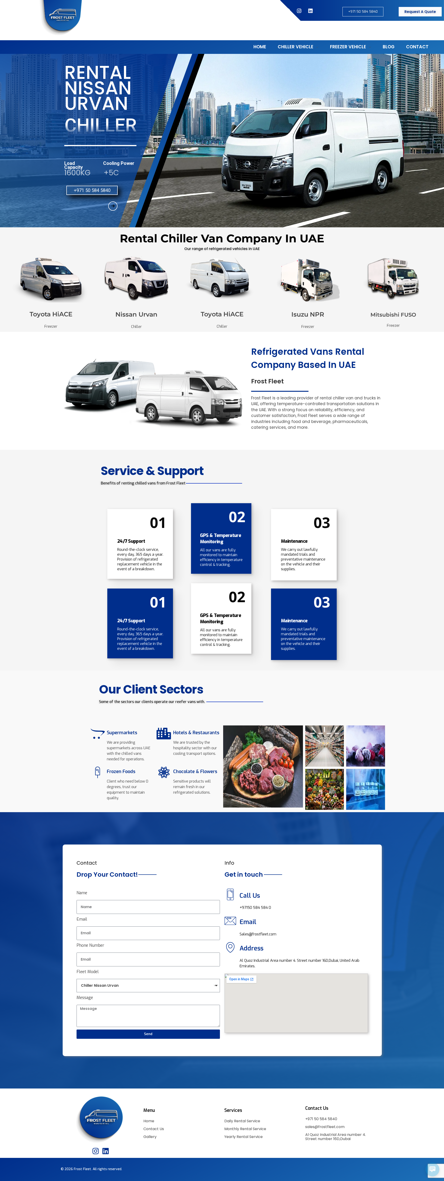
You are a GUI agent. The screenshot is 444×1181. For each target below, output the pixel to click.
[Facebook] (288, 11)
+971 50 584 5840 (321, 1119)
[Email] (230, 921)
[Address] (230, 947)
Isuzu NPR (307, 314)
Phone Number (90, 945)
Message (85, 997)
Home (148, 1121)
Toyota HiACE (51, 314)
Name (82, 893)
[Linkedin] (105, 1151)
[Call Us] (230, 894)
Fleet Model (88, 971)
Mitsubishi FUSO (393, 314)
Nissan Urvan (136, 314)
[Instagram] (299, 11)
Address (251, 948)
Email (82, 919)
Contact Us (153, 1129)
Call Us (250, 895)
